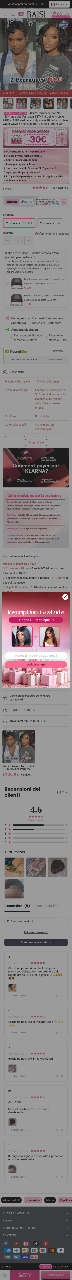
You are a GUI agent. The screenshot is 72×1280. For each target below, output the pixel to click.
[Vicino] (65, 596)
